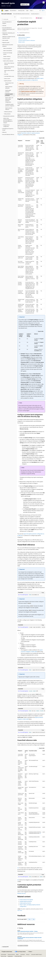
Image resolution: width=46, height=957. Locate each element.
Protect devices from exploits (26, 899)
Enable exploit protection (25, 903)
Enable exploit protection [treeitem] (8, 91)
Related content (21, 42)
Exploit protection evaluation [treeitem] (8, 87)
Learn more (19, 910)
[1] (40, 833)
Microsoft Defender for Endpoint (26, 18)
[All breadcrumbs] (18, 18)
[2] (18, 880)
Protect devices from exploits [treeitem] (9, 83)
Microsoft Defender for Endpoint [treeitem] (7, 22)
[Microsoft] (2, 10)
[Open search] (40, 10)
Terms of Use (3, 956)
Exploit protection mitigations (24, 37)
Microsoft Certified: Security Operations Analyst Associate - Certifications (29, 938)
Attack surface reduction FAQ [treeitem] (9, 71)
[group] (31, 627)
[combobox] (8, 19)
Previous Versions (11, 954)
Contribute (22, 954)
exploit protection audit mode (28, 91)
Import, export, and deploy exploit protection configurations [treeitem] (9, 100)
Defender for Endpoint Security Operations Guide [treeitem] (8, 37)
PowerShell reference (22, 38)
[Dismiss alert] (44, 2)
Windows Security (21, 893)
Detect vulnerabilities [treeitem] (7, 48)
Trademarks (10, 956)
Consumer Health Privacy (36, 954)
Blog (17, 954)
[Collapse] (15, 17)
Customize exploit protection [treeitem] (9, 94)
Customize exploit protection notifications (26, 40)
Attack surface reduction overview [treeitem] (9, 64)
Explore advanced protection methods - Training (27, 931)
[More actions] (44, 18)
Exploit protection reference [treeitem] (8, 108)
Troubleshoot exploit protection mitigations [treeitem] (9, 105)
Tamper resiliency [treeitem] (6, 56)
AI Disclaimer (3, 954)
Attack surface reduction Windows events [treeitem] (9, 67)
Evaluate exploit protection (26, 901)
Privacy (27, 954)
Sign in (43, 10)
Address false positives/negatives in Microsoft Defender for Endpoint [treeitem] (8, 120)
